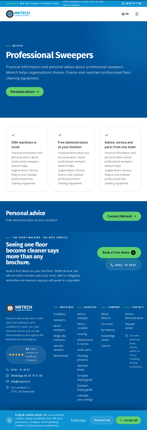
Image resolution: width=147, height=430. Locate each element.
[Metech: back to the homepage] (18, 14)
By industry (108, 330)
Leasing (82, 334)
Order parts (84, 350)
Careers (105, 346)
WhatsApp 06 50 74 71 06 (26, 375)
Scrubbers (60, 314)
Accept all (130, 420)
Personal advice (22, 92)
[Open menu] (137, 14)
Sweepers (59, 320)
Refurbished (61, 355)
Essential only (102, 420)
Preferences (78, 420)
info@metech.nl (20, 381)
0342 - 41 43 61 (125, 265)
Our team (107, 324)
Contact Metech (119, 216)
